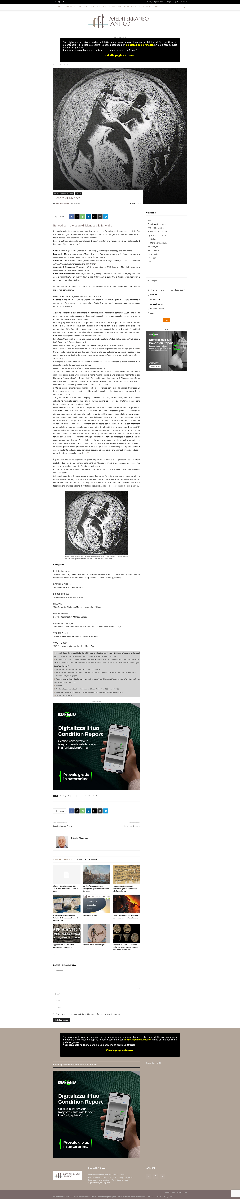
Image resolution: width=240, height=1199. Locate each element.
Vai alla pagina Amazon (120, 55)
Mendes (95, 796)
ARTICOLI (68, 7)
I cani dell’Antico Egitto (62, 826)
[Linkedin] (88, 216)
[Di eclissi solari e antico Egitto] (96, 933)
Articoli (62, 65)
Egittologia (79, 193)
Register (176, 2)
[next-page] (58, 954)
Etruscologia (153, 246)
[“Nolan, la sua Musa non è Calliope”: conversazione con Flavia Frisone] (126, 904)
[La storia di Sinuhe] (96, 904)
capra (74, 796)
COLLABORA (130, 7)
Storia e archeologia (158, 243)
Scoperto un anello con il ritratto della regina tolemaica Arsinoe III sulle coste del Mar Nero (125, 947)
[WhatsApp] (82, 216)
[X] (63, 2)
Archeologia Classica (156, 228)
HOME (58, 7)
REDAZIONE (144, 7)
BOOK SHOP (115, 7)
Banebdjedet (64, 796)
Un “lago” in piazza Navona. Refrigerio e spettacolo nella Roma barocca (96, 888)
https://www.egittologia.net (99, 1182)
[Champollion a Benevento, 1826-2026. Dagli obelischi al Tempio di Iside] (66, 874)
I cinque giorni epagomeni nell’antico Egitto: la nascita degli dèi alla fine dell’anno (126, 888)
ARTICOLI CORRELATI (63, 859)
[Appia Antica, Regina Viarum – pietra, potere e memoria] (66, 933)
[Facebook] (55, 2)
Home (55, 65)
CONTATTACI (160, 7)
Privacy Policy (182, 1192)
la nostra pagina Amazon (140, 44)
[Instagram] (59, 2)
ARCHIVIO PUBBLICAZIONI (91, 7)
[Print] (100, 216)
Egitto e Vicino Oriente (66, 193)
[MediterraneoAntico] (120, 21)
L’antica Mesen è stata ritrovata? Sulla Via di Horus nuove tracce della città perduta (66, 917)
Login (169, 2)
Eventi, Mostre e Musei (157, 224)
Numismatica (153, 254)
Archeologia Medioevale (157, 231)
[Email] (94, 216)
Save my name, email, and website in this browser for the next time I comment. (88, 1014)
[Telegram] (105, 216)
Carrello (184, 2)
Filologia (153, 239)
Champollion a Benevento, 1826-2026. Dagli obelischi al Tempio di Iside (65, 888)
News (150, 220)
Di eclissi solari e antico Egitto (94, 945)
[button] (184, 7)
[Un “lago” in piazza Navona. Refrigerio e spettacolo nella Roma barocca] (96, 874)
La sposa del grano (132, 826)
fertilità (87, 796)
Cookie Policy (170, 1192)
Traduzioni (152, 258)
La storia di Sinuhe (90, 915)
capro (80, 796)
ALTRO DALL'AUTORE (87, 859)
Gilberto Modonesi (62, 203)
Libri (149, 261)
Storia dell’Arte (153, 250)
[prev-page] (54, 954)
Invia (166, 320)
